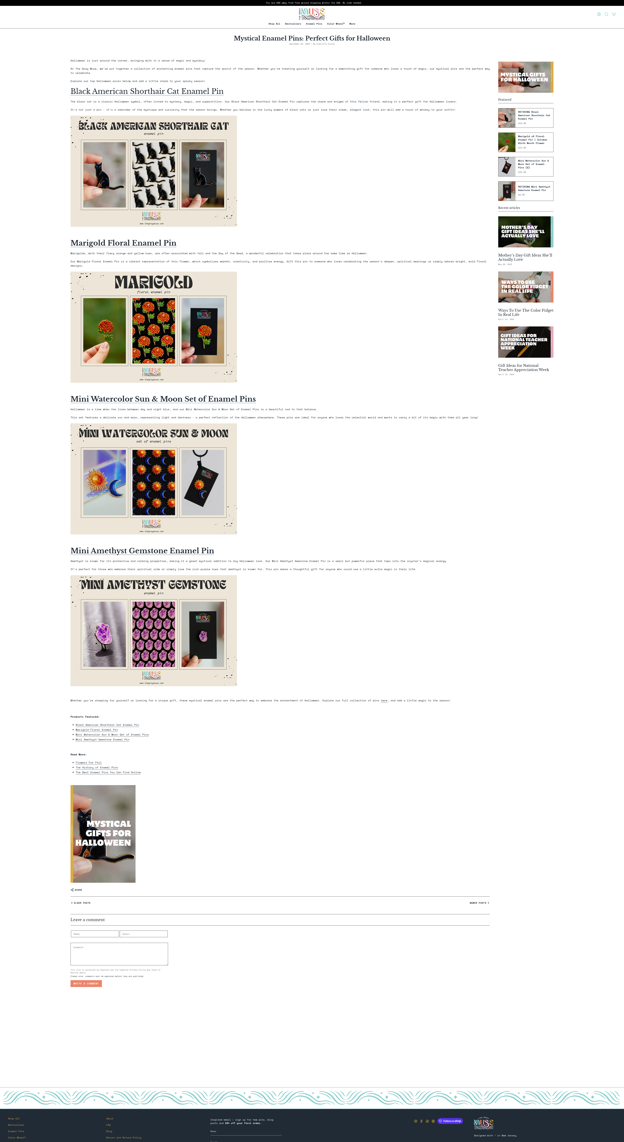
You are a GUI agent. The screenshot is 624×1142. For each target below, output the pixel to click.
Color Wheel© (17, 1137)
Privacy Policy (138, 970)
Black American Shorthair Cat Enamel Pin (147, 91)
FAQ (108, 1125)
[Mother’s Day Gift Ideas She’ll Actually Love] (525, 231)
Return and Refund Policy (123, 1137)
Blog (109, 1131)
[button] (314, 24)
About (110, 1118)
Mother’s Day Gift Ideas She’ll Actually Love (525, 257)
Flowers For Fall (89, 762)
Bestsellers (16, 1125)
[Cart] (614, 14)
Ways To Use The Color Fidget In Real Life (525, 312)
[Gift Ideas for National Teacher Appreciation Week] (525, 342)
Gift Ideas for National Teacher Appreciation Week (523, 367)
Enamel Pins (16, 1131)
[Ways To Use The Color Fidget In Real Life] (525, 287)
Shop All (14, 1118)
